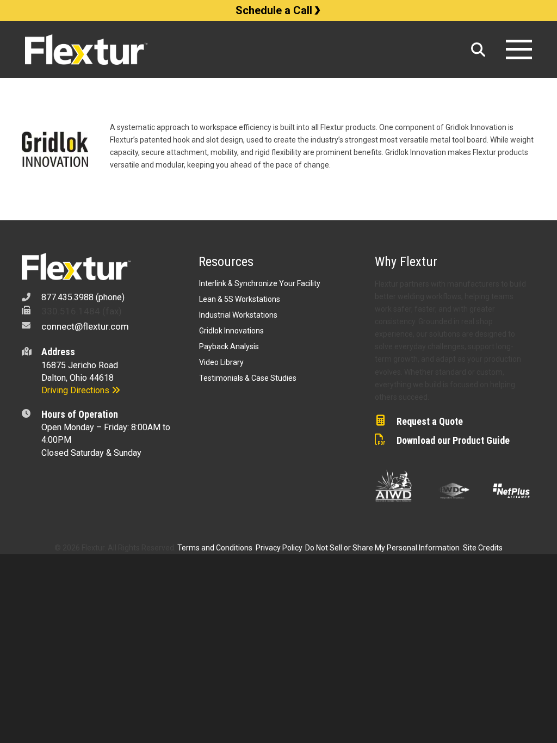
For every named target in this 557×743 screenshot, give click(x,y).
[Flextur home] (243, 49)
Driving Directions (76, 390)
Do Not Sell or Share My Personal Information (382, 547)
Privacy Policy (279, 547)
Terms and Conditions (214, 547)
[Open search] (478, 49)
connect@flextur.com (85, 326)
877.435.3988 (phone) (83, 297)
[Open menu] (519, 49)
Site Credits (483, 547)
